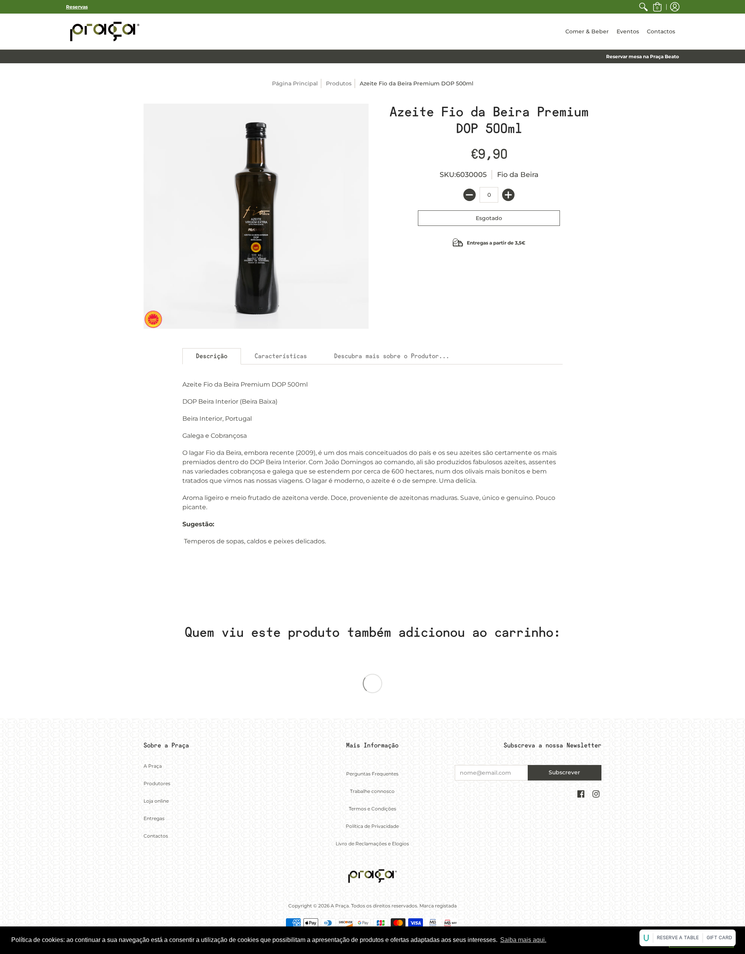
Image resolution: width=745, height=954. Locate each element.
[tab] (211, 356)
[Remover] (469, 195)
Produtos (339, 83)
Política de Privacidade (372, 826)
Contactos (156, 836)
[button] (657, 7)
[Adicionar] (508, 195)
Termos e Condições (372, 809)
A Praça (153, 766)
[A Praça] (105, 31)
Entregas (154, 818)
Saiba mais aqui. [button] (523, 940)
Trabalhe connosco (372, 791)
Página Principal (295, 83)
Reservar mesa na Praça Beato (642, 56)
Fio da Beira (518, 174)
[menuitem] (643, 7)
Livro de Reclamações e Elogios (372, 843)
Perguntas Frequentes (372, 774)
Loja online (156, 801)
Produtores (157, 783)
